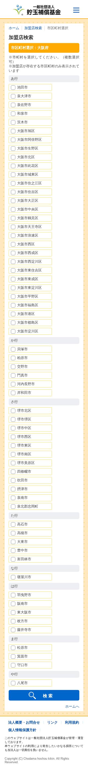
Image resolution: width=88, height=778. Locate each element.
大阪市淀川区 (27, 331)
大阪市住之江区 (29, 183)
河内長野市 (26, 384)
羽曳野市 (24, 595)
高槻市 (22, 533)
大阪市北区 (26, 157)
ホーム (14, 28)
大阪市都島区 (27, 322)
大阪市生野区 (27, 148)
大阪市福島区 (27, 305)
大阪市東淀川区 (29, 288)
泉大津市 (24, 96)
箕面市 (22, 656)
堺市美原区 (26, 463)
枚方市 (22, 621)
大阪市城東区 (27, 174)
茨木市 (22, 122)
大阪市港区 (26, 314)
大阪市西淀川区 (29, 261)
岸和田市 (24, 393)
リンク (52, 722)
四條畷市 (24, 471)
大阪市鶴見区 (27, 218)
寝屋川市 (24, 577)
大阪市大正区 (27, 200)
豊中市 (22, 550)
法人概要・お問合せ (24, 722)
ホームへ (72, 706)
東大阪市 (24, 612)
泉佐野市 (24, 105)
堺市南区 (24, 454)
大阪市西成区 (27, 253)
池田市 (22, 87)
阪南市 (22, 603)
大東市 (22, 542)
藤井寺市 (24, 630)
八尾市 (22, 683)
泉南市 (22, 498)
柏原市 (22, 358)
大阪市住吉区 (27, 192)
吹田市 (22, 480)
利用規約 (72, 722)
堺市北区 (24, 410)
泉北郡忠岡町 (27, 506)
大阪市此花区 (27, 166)
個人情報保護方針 (22, 730)
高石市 (22, 524)
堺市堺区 (24, 419)
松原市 (22, 647)
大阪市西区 (26, 244)
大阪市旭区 (26, 131)
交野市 (22, 366)
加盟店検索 (33, 28)
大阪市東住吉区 (29, 270)
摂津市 (22, 489)
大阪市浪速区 (27, 235)
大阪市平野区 (27, 296)
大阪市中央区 (27, 209)
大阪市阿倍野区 (29, 139)
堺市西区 (24, 437)
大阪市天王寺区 (29, 227)
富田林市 (24, 559)
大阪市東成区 (27, 279)
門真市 (22, 375)
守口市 (22, 665)
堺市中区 (24, 428)
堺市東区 (24, 445)
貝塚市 (22, 349)
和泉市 (22, 113)
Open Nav (76, 10)
